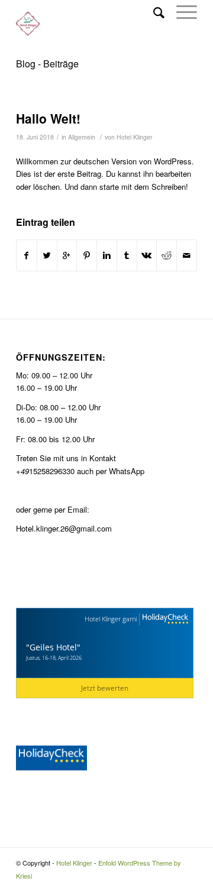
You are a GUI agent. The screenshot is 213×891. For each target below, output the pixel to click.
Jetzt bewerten (104, 688)
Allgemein (81, 136)
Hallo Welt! (48, 118)
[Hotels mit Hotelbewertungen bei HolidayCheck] (164, 619)
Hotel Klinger (135, 136)
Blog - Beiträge (47, 63)
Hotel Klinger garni (111, 618)
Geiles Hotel (53, 647)
